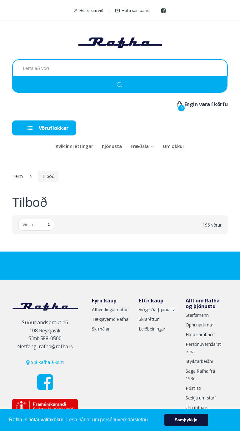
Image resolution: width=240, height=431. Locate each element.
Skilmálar (101, 329)
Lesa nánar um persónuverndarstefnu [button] (107, 419)
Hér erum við (91, 10)
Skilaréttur (148, 319)
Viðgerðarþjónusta (157, 309)
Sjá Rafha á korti (46, 362)
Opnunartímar (199, 325)
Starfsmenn (197, 315)
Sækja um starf (201, 398)
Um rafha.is (197, 407)
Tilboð (48, 176)
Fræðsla (140, 146)
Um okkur (173, 146)
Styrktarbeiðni (199, 361)
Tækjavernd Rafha (110, 319)
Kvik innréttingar (74, 146)
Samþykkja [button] (186, 419)
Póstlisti (193, 388)
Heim (17, 176)
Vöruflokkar (53, 128)
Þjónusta (112, 146)
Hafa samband (135, 10)
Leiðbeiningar (152, 329)
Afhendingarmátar (110, 309)
